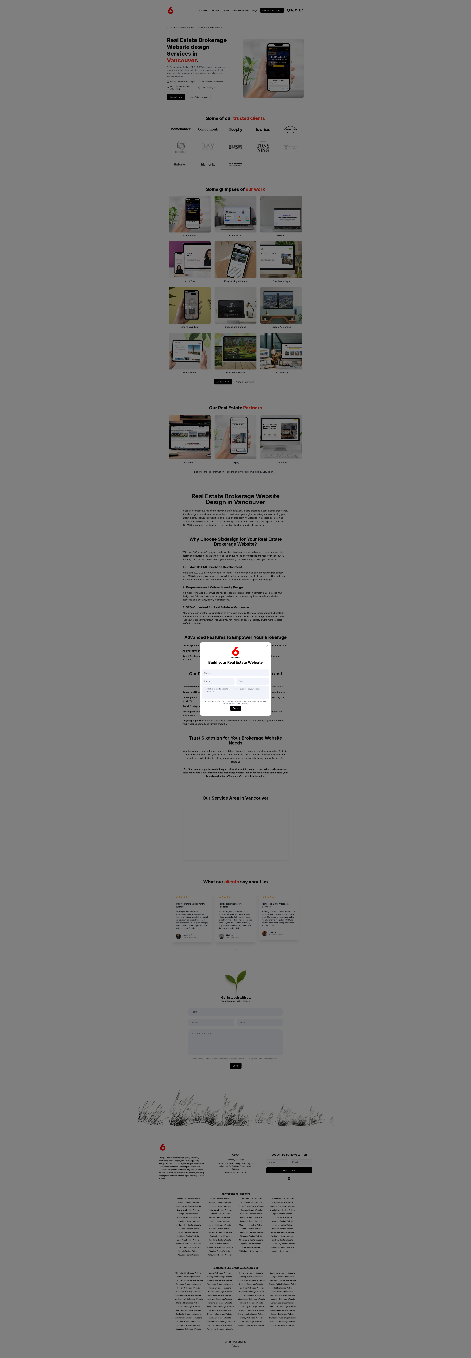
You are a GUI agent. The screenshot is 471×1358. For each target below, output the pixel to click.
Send (236, 708)
